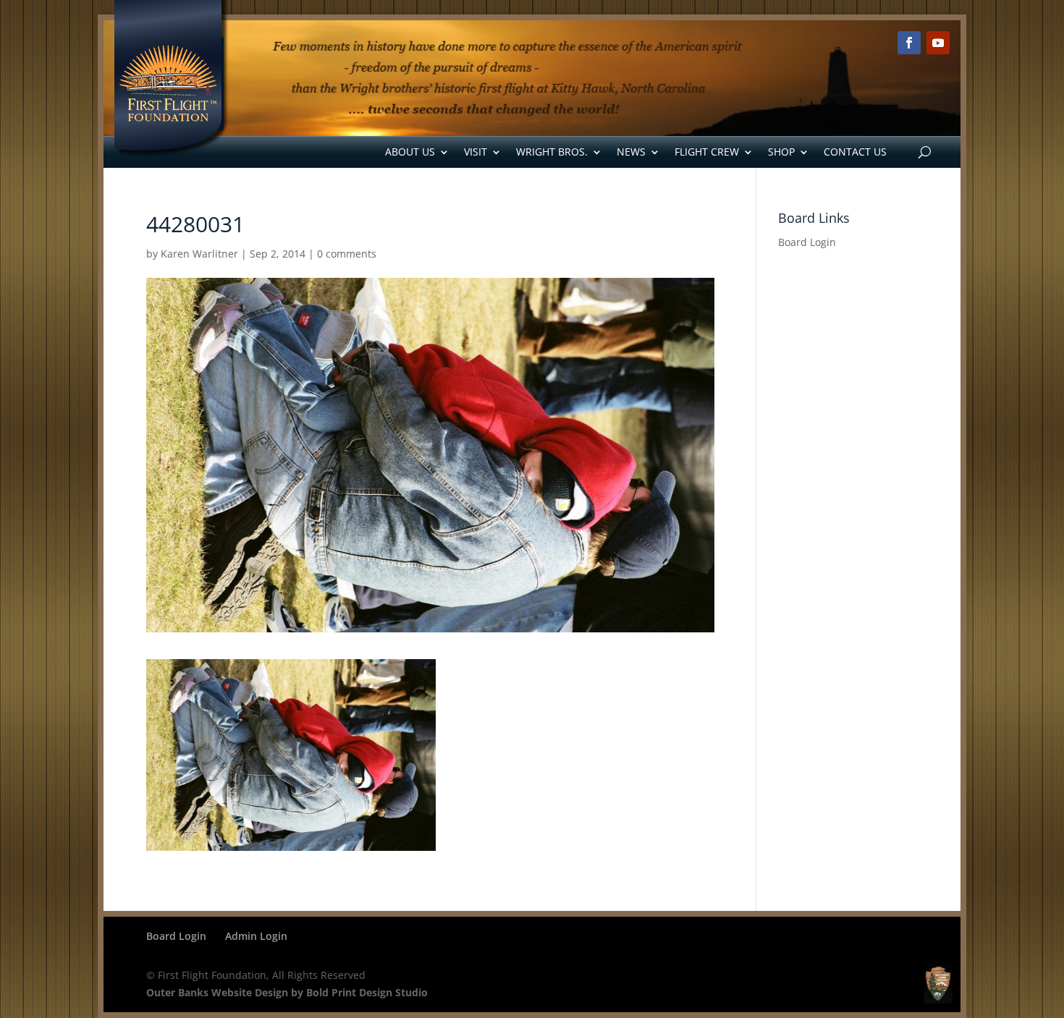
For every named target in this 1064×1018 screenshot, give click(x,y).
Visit (475, 151)
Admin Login (256, 936)
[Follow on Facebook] (909, 42)
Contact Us (855, 151)
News (631, 151)
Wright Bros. (552, 151)
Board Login (807, 242)
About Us (410, 151)
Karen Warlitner (199, 253)
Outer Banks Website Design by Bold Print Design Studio (287, 992)
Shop (781, 151)
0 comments (346, 253)
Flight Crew (707, 151)
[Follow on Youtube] (938, 42)
